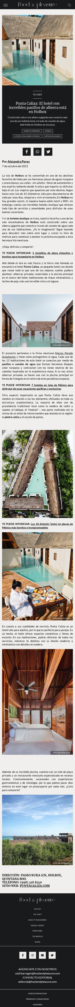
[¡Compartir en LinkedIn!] (37, 152)
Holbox (48, 131)
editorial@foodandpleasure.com (37, 981)
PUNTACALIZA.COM (35, 886)
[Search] (69, 5)
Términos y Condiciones (37, 999)
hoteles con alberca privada (27, 136)
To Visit (37, 94)
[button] (5, 5)
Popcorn (37, 931)
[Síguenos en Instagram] (32, 955)
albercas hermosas (32, 131)
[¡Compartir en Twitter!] (48, 152)
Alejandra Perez (19, 161)
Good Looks (37, 925)
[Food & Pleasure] (37, 4)
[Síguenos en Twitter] (52, 955)
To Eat (37, 909)
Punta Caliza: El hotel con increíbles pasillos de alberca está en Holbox (37, 107)
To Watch (37, 936)
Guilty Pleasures (37, 920)
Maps (37, 942)
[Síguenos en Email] (42, 955)
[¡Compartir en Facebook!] (27, 152)
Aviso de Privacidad (37, 993)
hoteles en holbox (52, 136)
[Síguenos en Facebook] (22, 955)
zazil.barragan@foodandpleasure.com (37, 973)
